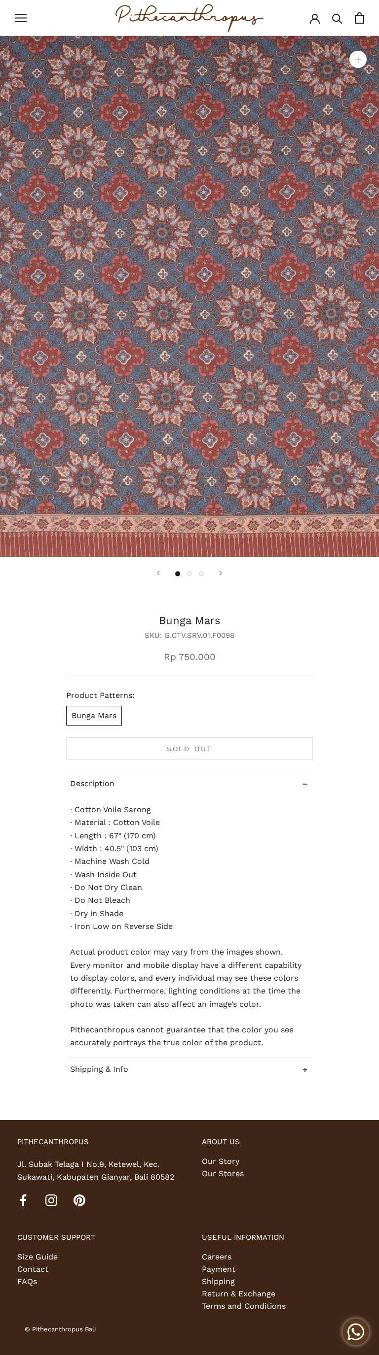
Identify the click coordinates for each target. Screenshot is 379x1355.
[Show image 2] (189, 573)
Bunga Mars (94, 715)
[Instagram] (51, 1199)
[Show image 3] (201, 573)
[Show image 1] (177, 573)
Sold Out (189, 749)
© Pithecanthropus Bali (60, 1329)
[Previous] (158, 573)
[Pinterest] (79, 1199)
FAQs (27, 1281)
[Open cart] (359, 18)
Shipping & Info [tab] (99, 1069)
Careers (216, 1257)
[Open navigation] (21, 18)
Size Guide (37, 1257)
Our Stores (223, 1173)
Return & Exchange (238, 1293)
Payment (218, 1269)
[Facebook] (23, 1199)
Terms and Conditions (244, 1306)
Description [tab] (92, 783)
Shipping (218, 1281)
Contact (32, 1269)
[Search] (337, 18)
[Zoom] (358, 58)
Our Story (220, 1161)
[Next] (220, 573)
